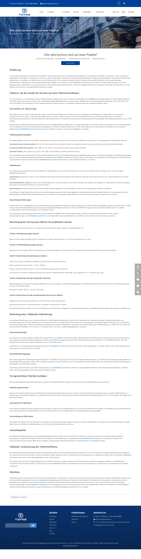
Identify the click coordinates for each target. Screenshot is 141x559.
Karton (74, 522)
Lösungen (52, 516)
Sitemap (95, 543)
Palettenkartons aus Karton (32, 129)
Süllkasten (75, 519)
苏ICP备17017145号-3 (70, 546)
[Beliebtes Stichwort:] (119, 3)
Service (51, 519)
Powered (101, 59)
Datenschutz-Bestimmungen (108, 543)
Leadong (88, 543)
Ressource (52, 525)
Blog (51, 531)
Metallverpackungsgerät (80, 516)
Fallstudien (53, 522)
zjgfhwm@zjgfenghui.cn (50, 4)
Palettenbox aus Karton (81, 82)
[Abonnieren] (33, 525)
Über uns (52, 528)
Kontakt (52, 534)
